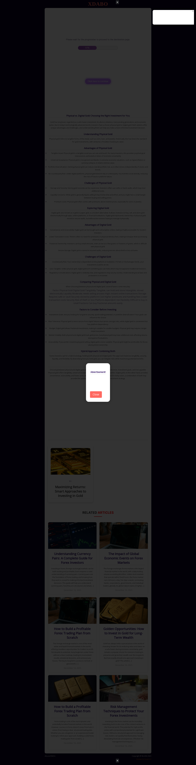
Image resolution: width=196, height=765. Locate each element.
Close (96, 394)
